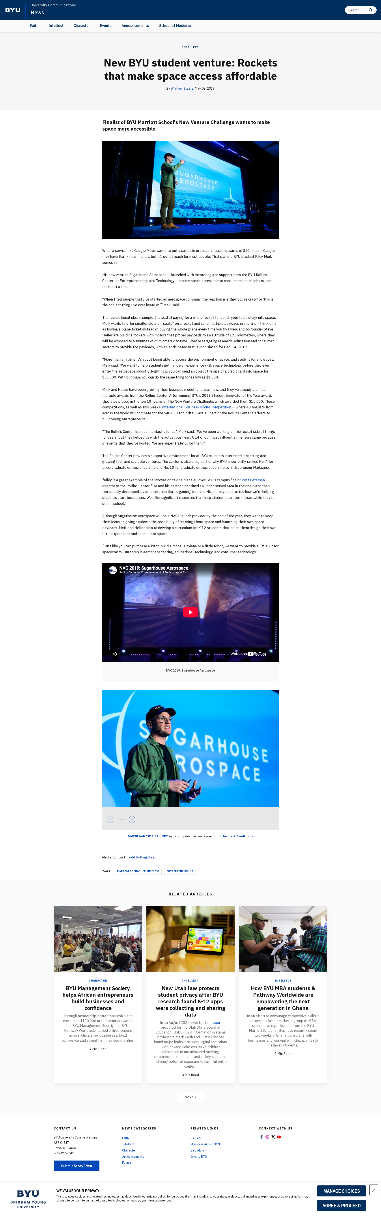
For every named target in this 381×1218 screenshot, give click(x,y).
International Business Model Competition (196, 407)
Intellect (56, 25)
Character (82, 25)
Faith (34, 25)
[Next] (132, 819)
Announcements (135, 25)
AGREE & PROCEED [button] (342, 1205)
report (216, 1022)
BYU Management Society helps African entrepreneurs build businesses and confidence (97, 998)
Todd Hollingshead (142, 857)
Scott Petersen (252, 480)
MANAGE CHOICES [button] (341, 1191)
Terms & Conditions (237, 836)
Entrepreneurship (180, 871)
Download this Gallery (148, 836)
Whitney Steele (182, 88)
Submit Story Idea (76, 1166)
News (37, 12)
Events (106, 25)
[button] (373, 1190)
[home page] (13, 10)
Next (189, 1097)
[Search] (370, 10)
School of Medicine (175, 25)
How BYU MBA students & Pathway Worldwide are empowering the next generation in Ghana (283, 998)
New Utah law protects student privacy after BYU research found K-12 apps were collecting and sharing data (190, 1001)
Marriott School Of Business (138, 871)
